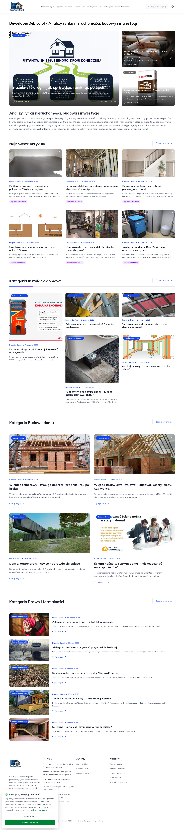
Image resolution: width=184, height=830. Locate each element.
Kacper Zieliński (15, 242)
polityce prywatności (39, 810)
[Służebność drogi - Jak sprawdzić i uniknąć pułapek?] (64, 68)
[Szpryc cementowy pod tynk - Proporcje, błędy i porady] (148, 87)
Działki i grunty (108, 7)
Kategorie (115, 758)
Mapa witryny (98, 821)
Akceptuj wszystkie (30, 822)
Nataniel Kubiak (72, 181)
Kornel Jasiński (15, 181)
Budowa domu (79, 7)
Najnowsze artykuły (48, 7)
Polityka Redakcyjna (82, 821)
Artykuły (47, 758)
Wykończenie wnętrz (64, 7)
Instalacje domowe (94, 7)
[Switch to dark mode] (172, 6)
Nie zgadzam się (30, 816)
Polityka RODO (67, 821)
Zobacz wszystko (164, 143)
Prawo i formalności (122, 7)
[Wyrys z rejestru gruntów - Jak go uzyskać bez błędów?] (148, 49)
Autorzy (80, 758)
